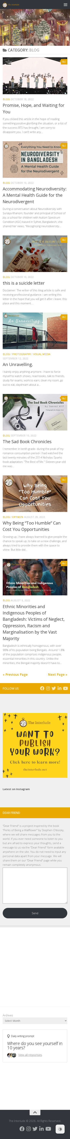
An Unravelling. (18, 364)
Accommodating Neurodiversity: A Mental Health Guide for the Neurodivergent (35, 195)
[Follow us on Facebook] (42, 688)
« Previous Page (15, 674)
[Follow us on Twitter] (54, 688)
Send (35, 913)
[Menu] (65, 4)
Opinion (17, 517)
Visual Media (41, 354)
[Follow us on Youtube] (65, 688)
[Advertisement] (35, 964)
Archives (8, 1015)
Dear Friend (11, 826)
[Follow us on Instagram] (48, 688)
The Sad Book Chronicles (27, 441)
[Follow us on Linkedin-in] (59, 688)
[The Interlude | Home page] (13, 4)
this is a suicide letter (24, 283)
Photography (21, 354)
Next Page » (57, 674)
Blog (6, 99)
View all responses (30, 1055)
